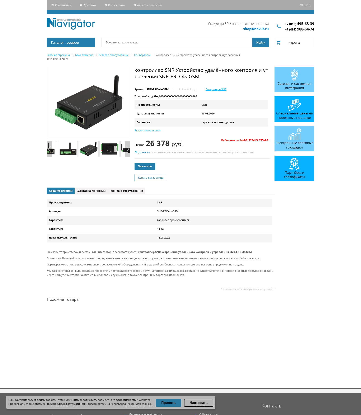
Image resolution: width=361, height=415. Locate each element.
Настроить (199, 403)
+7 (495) (299, 29)
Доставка (90, 5)
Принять (168, 403)
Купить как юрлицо (151, 177)
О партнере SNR (216, 89)
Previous (49, 149)
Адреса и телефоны (149, 5)
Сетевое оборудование (114, 55)
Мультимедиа (84, 55)
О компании (63, 5)
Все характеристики (147, 130)
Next (127, 149)
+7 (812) (299, 24)
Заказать (145, 166)
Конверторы (142, 55)
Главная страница (58, 55)
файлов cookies (141, 404)
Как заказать (116, 5)
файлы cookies (46, 400)
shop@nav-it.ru (256, 29)
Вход (307, 5)
